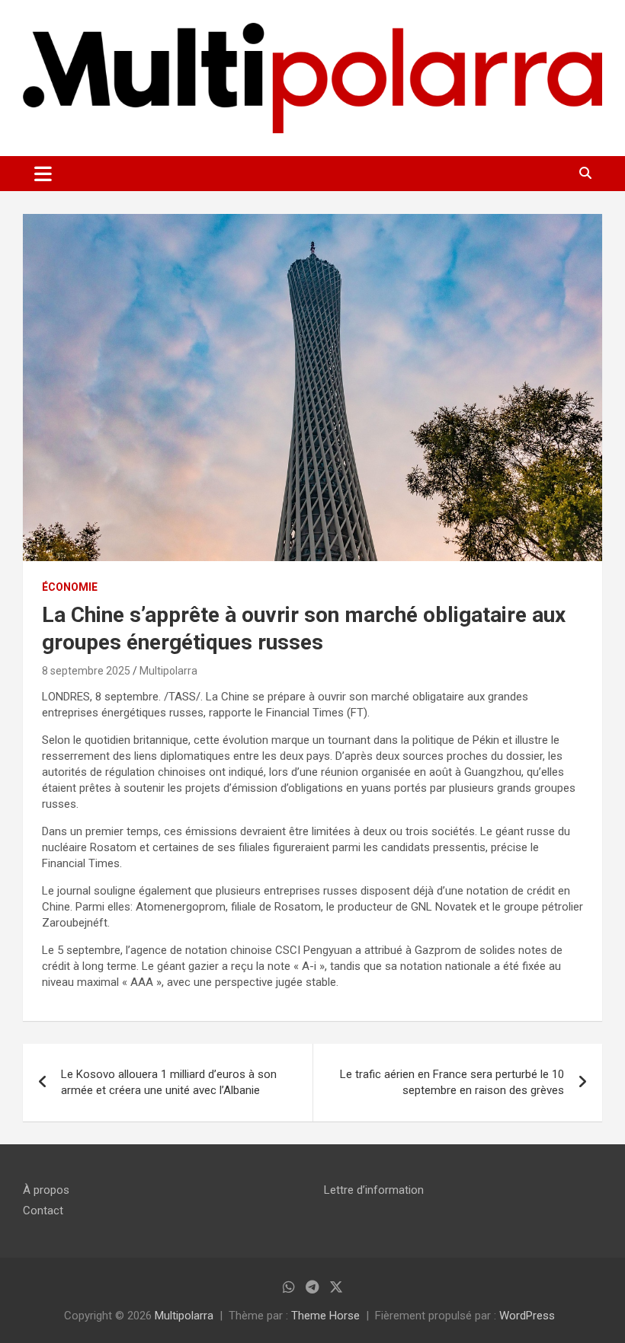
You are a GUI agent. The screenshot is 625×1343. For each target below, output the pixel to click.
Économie (70, 587)
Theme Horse (325, 1315)
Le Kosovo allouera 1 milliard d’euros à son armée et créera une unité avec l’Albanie (169, 1082)
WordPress (527, 1315)
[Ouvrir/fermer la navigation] (43, 173)
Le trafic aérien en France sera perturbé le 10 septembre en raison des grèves (452, 1082)
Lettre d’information (374, 1190)
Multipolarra (168, 671)
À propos (46, 1190)
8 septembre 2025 (86, 671)
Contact (43, 1210)
